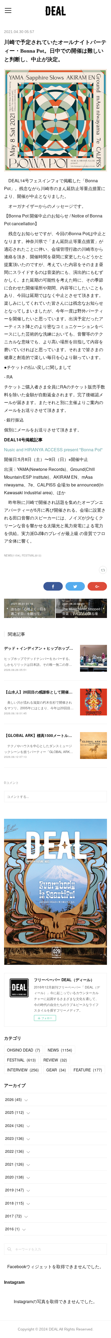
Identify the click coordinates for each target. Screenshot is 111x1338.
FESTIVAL (21, 1060)
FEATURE (88, 1069)
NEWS (60, 1050)
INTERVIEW (23, 1069)
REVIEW (55, 1060)
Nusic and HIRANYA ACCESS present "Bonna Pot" (53, 449)
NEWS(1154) (12, 555)
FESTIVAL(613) (31, 555)
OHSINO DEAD (23, 1050)
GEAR (56, 1069)
